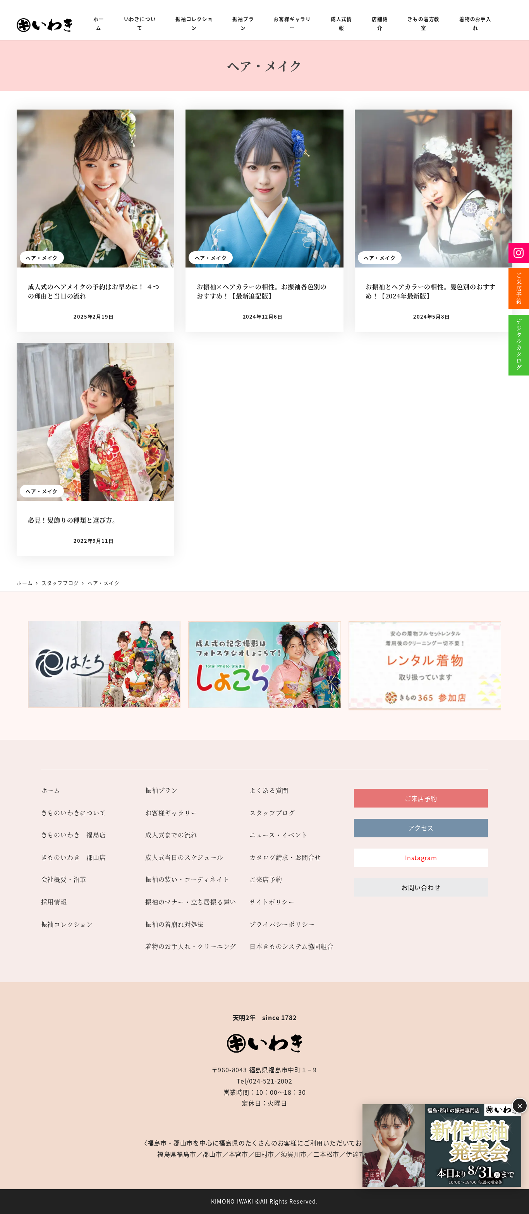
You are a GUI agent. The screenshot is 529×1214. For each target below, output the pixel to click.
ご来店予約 (519, 289)
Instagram (518, 253)
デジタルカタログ (519, 345)
